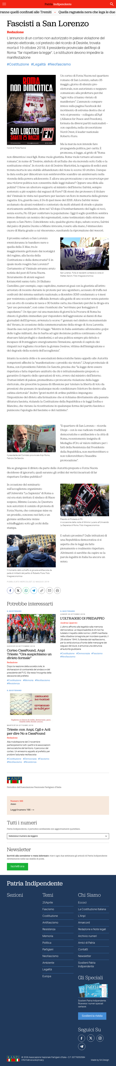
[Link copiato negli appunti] (41, 590)
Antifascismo (50, 922)
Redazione (15, 32)
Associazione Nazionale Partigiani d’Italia (47, 1057)
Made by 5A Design (100, 1060)
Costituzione (19, 64)
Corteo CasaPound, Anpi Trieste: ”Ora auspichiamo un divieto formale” (29, 654)
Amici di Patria (86, 943)
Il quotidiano (14, 611)
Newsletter (84, 956)
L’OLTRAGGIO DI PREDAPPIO (82, 618)
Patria (58, 4)
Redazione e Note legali (92, 929)
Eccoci (82, 902)
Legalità (39, 64)
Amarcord (84, 922)
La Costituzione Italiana (92, 909)
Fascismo (98, 653)
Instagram (100, 1038)
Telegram (81, 1046)
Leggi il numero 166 (20, 810)
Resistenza (14, 683)
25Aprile (47, 902)
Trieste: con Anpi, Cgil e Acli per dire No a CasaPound (28, 731)
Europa (46, 976)
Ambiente (48, 963)
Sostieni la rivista (92, 1016)
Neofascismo (60, 64)
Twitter (90, 1038)
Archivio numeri (87, 936)
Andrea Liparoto (68, 622)
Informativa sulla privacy (32, 1060)
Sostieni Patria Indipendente (86, 965)
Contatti (83, 949)
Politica (46, 943)
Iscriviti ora (17, 866)
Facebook (81, 1038)
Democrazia (84, 653)
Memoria (28, 680)
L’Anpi (81, 916)
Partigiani (47, 949)
